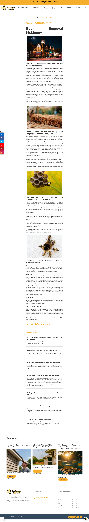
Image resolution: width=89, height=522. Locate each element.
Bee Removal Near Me (23, 8)
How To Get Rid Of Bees (66, 8)
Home (38, 17)
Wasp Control (44, 8)
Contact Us (78, 8)
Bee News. (12, 438)
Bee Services (35, 7)
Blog (85, 7)
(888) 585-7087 (51, 2)
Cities (43, 17)
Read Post (11, 476)
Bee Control (54, 8)
